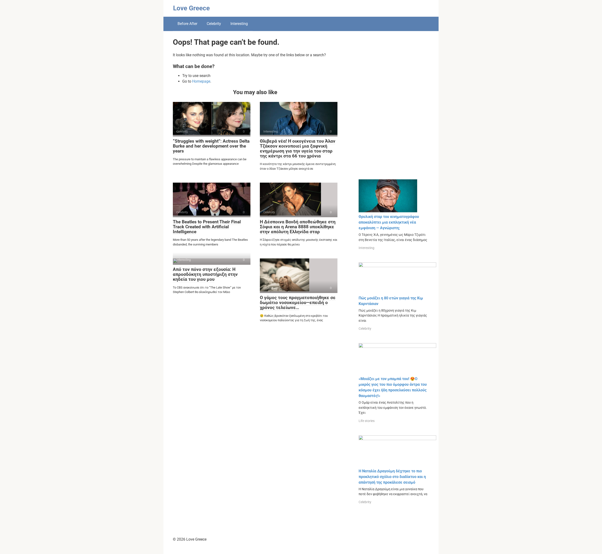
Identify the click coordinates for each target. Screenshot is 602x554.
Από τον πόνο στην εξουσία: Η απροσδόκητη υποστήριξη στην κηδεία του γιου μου (205, 274)
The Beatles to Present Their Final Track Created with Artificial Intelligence (207, 226)
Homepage (201, 81)
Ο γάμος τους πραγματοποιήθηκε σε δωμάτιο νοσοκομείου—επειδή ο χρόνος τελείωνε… (298, 302)
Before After (187, 23)
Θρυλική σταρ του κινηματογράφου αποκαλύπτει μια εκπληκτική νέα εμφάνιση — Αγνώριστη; (389, 222)
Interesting (239, 23)
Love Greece (191, 8)
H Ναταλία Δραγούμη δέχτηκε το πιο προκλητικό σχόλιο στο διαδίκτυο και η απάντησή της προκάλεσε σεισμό (392, 477)
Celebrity (214, 23)
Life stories (367, 421)
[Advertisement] (394, 108)
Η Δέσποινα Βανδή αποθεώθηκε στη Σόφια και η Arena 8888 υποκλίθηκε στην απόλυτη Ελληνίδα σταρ (298, 226)
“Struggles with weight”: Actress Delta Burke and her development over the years (211, 146)
